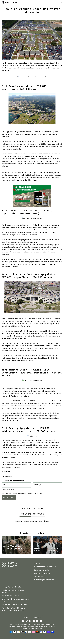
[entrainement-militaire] (32, 196)
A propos (37, 563)
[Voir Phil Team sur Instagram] (34, 621)
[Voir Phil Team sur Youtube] (37, 621)
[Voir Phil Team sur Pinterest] (30, 621)
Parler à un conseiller (41, 570)
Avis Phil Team (39, 576)
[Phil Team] (9, 2)
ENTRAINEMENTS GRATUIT (36, 628)
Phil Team (5, 68)
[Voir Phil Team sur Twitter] (26, 621)
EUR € (36, 617)
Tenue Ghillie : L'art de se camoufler (14, 605)
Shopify (42, 624)
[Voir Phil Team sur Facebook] (23, 621)
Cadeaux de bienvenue (42, 573)
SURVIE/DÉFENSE (20, 626)
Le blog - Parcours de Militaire (12, 587)
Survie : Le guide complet (10, 596)
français (25, 617)
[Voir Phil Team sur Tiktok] (41, 621)
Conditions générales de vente (44, 580)
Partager (7, 472)
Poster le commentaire (9, 497)
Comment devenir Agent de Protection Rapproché (46, 549)
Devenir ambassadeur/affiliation (45, 567)
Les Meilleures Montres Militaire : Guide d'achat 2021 (15, 548)
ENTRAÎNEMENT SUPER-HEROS (35, 626)
